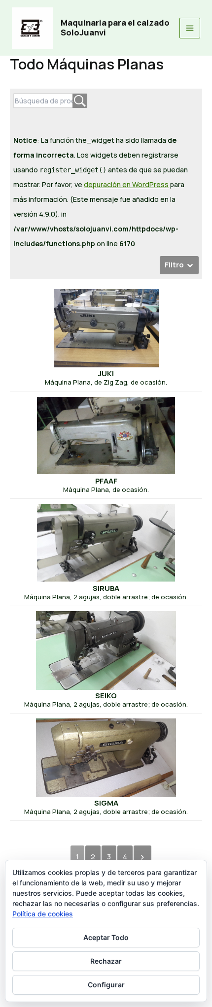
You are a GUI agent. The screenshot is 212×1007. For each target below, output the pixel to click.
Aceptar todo (106, 937)
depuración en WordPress (126, 184)
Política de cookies (42, 914)
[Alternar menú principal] (189, 28)
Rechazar (106, 961)
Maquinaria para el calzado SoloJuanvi (115, 27)
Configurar (106, 984)
